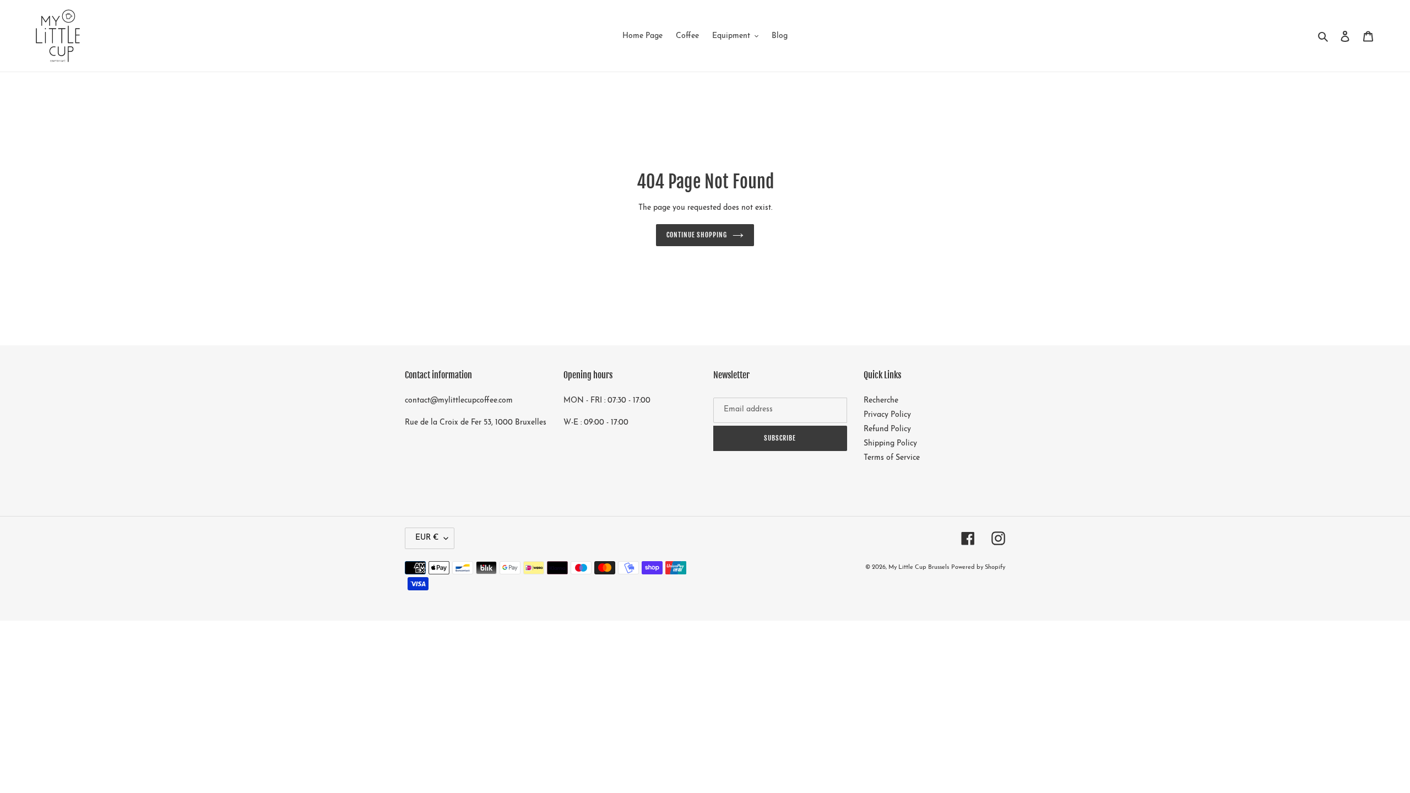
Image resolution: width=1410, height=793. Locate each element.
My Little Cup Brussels (918, 567)
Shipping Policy (890, 443)
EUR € (426, 538)
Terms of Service (892, 458)
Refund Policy (887, 429)
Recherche (881, 401)
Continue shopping (696, 235)
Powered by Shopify (978, 567)
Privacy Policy (887, 415)
